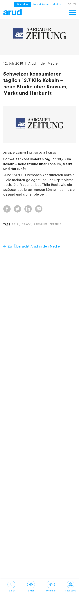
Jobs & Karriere (42, 4)
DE (69, 4)
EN (74, 4)
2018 (15, 224)
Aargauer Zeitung (14, 152)
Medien (57, 4)
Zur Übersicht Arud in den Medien (35, 246)
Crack (52, 152)
